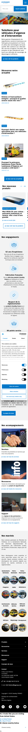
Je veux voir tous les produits (14, 226)
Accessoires (5, 646)
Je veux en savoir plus (8, 220)
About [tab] (23, 338)
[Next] (24, 186)
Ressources (5, 655)
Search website (20, 9)
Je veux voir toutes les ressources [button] (12, 489)
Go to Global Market (6, 719)
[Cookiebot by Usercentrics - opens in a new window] (19, 334)
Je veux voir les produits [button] (10, 59)
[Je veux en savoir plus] (14, 201)
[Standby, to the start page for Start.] (5, 2)
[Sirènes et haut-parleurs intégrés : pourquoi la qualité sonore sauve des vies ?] (14, 85)
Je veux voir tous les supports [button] (10, 523)
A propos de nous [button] (8, 413)
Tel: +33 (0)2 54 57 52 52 (11, 681)
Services (4, 651)
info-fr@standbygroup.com (13, 685)
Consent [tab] (5, 338)
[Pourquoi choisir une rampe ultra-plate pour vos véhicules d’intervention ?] (14, 118)
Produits (4, 642)
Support (4, 659)
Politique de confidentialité (9, 696)
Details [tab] (14, 338)
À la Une (4, 93)
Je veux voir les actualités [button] (14, 179)
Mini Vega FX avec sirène (9, 208)
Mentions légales (6, 700)
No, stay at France (5, 721)
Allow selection (14, 391)
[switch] (24, 370)
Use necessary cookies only (14, 396)
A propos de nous (7, 664)
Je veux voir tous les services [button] (10, 456)
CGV (3, 698)
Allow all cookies (14, 386)
